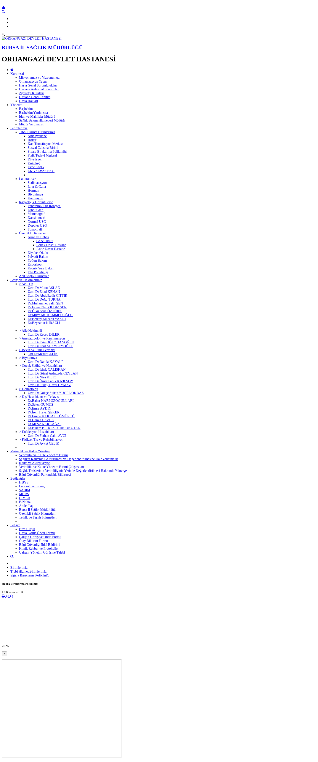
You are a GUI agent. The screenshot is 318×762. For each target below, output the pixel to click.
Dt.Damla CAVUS (41, 420)
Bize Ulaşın (27, 529)
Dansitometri (36, 217)
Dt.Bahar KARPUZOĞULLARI (51, 400)
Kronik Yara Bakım (41, 268)
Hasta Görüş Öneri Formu (37, 533)
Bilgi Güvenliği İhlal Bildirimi (39, 544)
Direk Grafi (35, 210)
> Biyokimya (28, 358)
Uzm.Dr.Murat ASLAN (44, 288)
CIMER (24, 498)
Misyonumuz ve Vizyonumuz (39, 77)
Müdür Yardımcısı (31, 124)
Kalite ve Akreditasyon (34, 463)
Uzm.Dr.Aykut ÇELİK (43, 443)
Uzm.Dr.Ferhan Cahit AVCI (47, 435)
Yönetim (16, 105)
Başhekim (26, 108)
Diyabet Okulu (38, 253)
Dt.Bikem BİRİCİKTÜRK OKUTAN (54, 428)
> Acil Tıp (26, 284)
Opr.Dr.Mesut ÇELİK (43, 354)
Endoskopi (35, 264)
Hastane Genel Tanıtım (34, 97)
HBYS (24, 482)
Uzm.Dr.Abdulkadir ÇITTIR (47, 295)
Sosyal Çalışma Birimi (43, 147)
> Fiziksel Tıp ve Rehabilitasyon (41, 439)
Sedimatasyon (37, 182)
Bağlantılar (17, 478)
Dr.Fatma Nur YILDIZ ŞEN (47, 307)
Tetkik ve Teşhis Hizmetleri (37, 517)
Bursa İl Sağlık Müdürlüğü (37, 509)
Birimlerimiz (18, 128)
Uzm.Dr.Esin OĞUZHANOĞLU (51, 342)
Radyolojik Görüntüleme (36, 202)
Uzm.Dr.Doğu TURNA (44, 299)
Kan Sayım (35, 198)
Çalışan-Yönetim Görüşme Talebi (42, 552)
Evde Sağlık (36, 167)
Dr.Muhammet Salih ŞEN (45, 303)
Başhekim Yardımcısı (33, 112)
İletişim (15, 525)
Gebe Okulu (44, 241)
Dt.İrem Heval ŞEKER (43, 412)
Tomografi (35, 229)
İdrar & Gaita (37, 186)
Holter (32, 140)
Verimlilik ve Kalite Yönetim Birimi (43, 455)
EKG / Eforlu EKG (41, 171)
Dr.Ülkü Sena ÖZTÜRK (45, 311)
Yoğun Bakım (37, 260)
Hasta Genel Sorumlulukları (38, 85)
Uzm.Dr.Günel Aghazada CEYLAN (53, 373)
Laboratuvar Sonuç (32, 486)
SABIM (24, 490)
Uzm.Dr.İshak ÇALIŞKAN (47, 369)
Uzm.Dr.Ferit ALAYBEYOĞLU (50, 346)
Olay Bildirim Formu (33, 541)
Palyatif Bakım (38, 256)
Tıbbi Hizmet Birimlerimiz (37, 132)
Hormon (33, 190)
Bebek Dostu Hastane (51, 245)
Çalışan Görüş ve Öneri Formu (40, 537)
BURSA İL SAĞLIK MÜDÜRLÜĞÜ (42, 47)
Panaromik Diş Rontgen (44, 206)
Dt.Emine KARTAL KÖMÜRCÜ (51, 416)
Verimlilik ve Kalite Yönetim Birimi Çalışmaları (51, 467)
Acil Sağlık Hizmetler (34, 276)
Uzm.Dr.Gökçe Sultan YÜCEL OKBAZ (56, 393)
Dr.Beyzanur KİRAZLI (44, 323)
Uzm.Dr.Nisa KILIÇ (42, 377)
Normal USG (37, 221)
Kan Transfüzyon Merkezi (46, 144)
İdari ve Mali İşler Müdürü (37, 116)
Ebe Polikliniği (38, 272)
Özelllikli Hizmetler (32, 233)
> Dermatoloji (28, 389)
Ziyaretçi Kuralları (31, 93)
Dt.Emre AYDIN (39, 408)
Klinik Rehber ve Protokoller (39, 548)
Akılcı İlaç (26, 505)
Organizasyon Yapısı (33, 81)
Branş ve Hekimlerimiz (26, 280)
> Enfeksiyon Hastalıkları (36, 432)
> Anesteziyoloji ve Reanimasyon (42, 338)
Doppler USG (37, 225)
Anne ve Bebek (38, 237)
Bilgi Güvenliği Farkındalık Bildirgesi (45, 474)
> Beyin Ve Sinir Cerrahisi (37, 350)
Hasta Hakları (28, 101)
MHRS (24, 494)
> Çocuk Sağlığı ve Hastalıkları (40, 365)
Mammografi (36, 214)
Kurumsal (17, 73)
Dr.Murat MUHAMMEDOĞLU (50, 315)
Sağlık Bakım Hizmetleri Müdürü (42, 120)
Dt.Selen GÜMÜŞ (40, 404)
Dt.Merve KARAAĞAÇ (45, 424)
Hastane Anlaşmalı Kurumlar (39, 89)
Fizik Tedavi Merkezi (42, 155)
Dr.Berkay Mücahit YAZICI (47, 319)
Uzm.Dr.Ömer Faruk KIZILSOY (50, 381)
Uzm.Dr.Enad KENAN (44, 291)
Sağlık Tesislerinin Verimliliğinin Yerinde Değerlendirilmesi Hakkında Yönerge (73, 470)
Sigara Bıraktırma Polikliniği (47, 151)
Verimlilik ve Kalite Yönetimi (30, 451)
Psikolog (34, 163)
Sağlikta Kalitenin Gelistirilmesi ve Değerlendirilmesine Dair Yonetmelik (68, 459)
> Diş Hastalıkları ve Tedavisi (39, 397)
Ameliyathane (37, 136)
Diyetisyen (35, 159)
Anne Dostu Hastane (50, 249)
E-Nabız (25, 502)
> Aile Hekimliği (30, 330)
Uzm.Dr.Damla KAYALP (45, 361)
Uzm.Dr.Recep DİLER (43, 334)
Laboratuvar (27, 179)
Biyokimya (35, 194)
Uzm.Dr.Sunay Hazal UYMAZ (49, 385)
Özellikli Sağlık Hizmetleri (37, 513)
